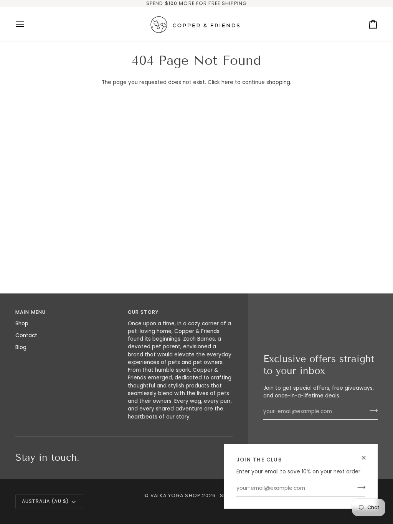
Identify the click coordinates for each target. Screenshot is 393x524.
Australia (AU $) (45, 501)
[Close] (367, 457)
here (227, 82)
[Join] (359, 487)
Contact (26, 335)
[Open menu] (26, 24)
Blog (20, 347)
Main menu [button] (30, 312)
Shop (21, 323)
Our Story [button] (143, 312)
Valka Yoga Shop (175, 495)
